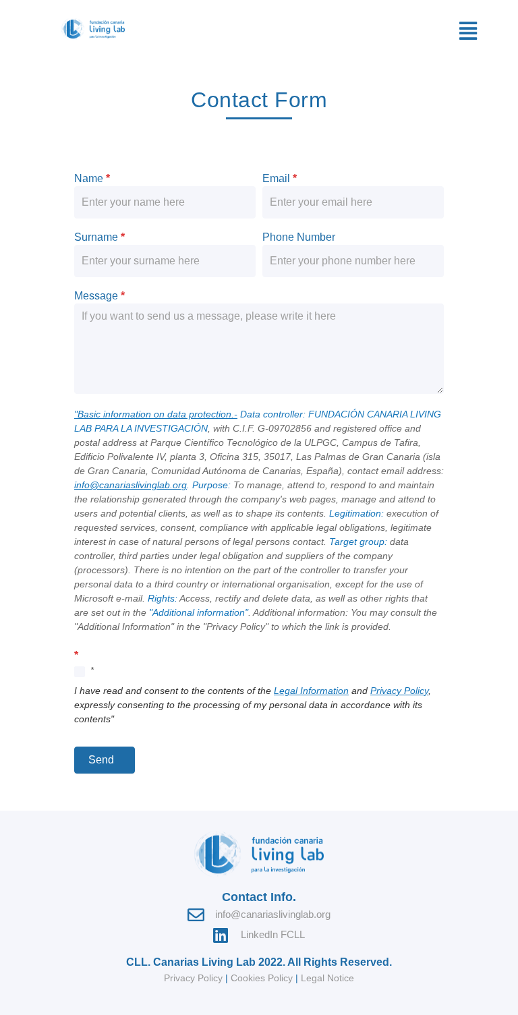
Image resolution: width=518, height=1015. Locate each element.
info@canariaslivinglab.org (130, 485)
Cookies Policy (262, 978)
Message (99, 296)
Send (101, 759)
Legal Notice (327, 978)
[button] (468, 31)
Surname (99, 237)
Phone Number (298, 237)
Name (92, 178)
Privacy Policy (399, 690)
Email (279, 178)
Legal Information (311, 690)
